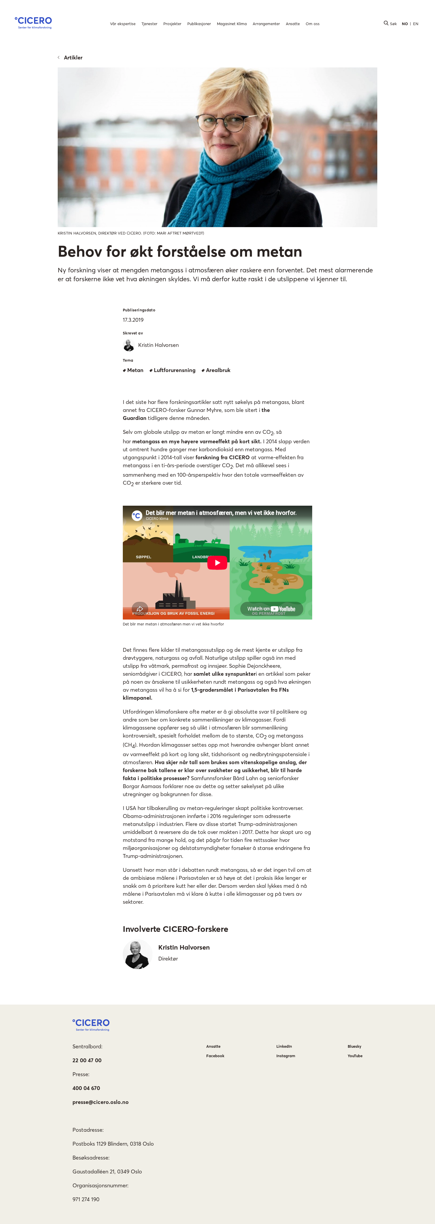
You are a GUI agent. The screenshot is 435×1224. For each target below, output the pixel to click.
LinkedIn (284, 1046)
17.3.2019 (133, 319)
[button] (33, 24)
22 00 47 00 (87, 1060)
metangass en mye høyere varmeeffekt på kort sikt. (197, 441)
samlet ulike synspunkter (225, 673)
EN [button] (415, 23)
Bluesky (354, 1046)
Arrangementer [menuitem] (266, 23)
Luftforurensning (175, 370)
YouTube (355, 1055)
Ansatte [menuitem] (293, 23)
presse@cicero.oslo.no (100, 1102)
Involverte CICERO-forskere (175, 929)
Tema (128, 360)
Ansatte (213, 1046)
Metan (135, 370)
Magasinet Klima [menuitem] (232, 23)
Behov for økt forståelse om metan (180, 251)
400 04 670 (86, 1088)
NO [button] (405, 23)
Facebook (215, 1055)
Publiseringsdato (139, 310)
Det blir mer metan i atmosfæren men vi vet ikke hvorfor (173, 624)
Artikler (73, 57)
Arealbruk (218, 370)
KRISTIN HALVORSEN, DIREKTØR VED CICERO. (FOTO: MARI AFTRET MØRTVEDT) (131, 233)
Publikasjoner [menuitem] (199, 23)
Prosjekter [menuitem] (172, 23)
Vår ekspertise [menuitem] (123, 23)
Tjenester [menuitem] (149, 23)
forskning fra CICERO (223, 457)
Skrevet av (133, 333)
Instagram (285, 1055)
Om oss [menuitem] (313, 23)
